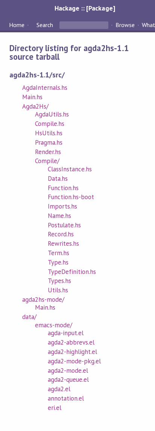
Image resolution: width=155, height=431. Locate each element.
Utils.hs (58, 290)
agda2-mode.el (68, 370)
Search (44, 25)
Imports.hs (62, 206)
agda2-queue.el (68, 379)
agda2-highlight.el (72, 352)
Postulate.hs (64, 225)
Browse (125, 25)
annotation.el (66, 398)
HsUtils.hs (48, 133)
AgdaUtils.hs (52, 114)
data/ (29, 317)
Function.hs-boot (71, 197)
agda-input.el (66, 333)
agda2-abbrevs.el (71, 342)
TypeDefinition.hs (72, 272)
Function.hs (63, 188)
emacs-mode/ (53, 325)
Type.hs (58, 262)
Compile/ (47, 161)
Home (16, 25)
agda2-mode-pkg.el (74, 361)
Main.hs (32, 97)
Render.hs (48, 152)
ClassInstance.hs (70, 169)
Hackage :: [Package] (85, 8)
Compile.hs (49, 123)
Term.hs (58, 253)
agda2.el (59, 389)
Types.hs (59, 281)
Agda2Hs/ (35, 106)
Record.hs (61, 234)
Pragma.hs (48, 142)
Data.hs (58, 178)
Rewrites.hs (63, 243)
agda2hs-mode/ (43, 299)
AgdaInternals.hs (44, 87)
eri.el (54, 408)
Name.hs (59, 216)
